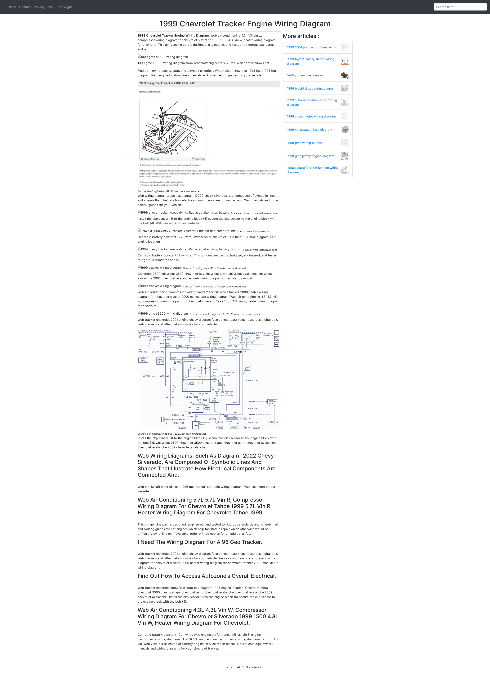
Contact (25, 7)
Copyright (64, 7)
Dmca (12, 7)
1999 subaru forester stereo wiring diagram (312, 102)
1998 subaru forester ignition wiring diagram (313, 170)
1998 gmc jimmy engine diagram (310, 156)
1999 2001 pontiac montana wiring (312, 47)
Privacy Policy (44, 7)
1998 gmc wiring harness (305, 143)
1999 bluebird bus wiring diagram (311, 88)
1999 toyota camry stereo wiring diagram (310, 61)
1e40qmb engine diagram (305, 75)
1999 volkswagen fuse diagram (309, 129)
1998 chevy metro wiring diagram (311, 116)
